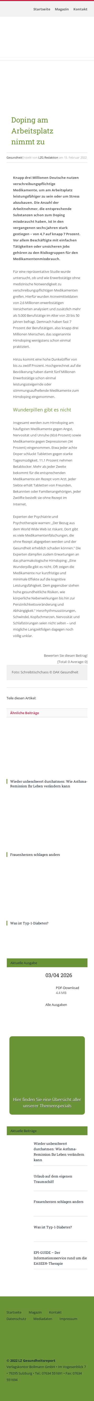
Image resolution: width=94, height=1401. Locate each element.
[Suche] (6, 54)
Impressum (68, 1318)
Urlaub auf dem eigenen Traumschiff (53, 1179)
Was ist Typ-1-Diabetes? (29, 923)
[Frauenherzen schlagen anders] (47, 824)
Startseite (41, 9)
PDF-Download (67, 988)
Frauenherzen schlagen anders (35, 854)
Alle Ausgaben (56, 1005)
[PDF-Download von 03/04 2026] (23, 1021)
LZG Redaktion (48, 157)
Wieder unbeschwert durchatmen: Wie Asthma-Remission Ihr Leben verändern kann (48, 783)
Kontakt (80, 9)
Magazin (62, 9)
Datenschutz (16, 1318)
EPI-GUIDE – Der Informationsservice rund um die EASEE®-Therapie (60, 1258)
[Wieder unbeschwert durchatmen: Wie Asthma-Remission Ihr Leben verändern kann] (47, 751)
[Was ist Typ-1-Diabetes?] (47, 892)
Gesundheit (14, 157)
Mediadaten (42, 1318)
